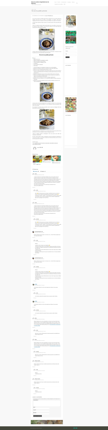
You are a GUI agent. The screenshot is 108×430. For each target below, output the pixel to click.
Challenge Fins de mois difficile (59, 4)
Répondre (33, 187)
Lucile (46, 15)
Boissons (34, 163)
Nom (34, 407)
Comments (36, 171)
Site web (34, 412)
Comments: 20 (51, 15)
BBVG (64, 4)
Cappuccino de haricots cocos (56, 162)
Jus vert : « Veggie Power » (37, 164)
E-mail (34, 409)
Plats (35, 9)
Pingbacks (43, 171)
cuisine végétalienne (35, 144)
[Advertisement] (70, 81)
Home (32, 9)
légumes (39, 144)
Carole (36, 284)
